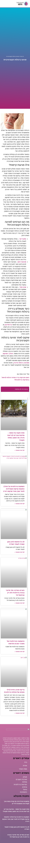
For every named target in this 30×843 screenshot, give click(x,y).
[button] (11, 4)
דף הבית (22, 56)
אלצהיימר (22, 239)
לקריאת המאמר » (19, 450)
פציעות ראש (22, 262)
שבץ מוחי (22, 287)
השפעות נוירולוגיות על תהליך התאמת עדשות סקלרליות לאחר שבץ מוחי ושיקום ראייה (13, 489)
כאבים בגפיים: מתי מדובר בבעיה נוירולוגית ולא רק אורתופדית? (15, 592)
